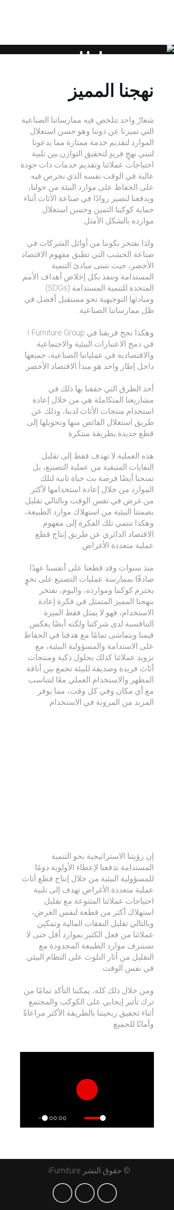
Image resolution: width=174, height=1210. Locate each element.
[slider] (42, 1118)
